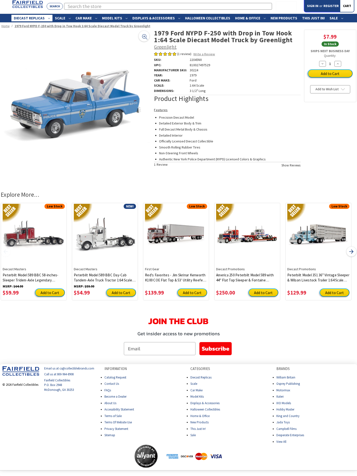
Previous (5, 251)
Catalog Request (115, 377)
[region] (76, 104)
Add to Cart (50, 292)
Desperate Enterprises (290, 435)
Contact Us (111, 384)
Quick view (33, 231)
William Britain (285, 377)
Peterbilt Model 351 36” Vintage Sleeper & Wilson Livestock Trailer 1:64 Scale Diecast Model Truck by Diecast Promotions (318, 278)
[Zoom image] (144, 36)
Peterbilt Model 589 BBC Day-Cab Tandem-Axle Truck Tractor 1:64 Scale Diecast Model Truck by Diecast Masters (103, 278)
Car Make (84, 18)
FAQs (107, 390)
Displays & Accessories (154, 18)
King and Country (287, 416)
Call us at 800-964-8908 (59, 374)
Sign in (312, 6)
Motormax (283, 390)
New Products (284, 18)
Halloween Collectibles (207, 18)
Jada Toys (283, 422)
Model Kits (112, 18)
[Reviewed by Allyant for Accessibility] (146, 456)
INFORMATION (115, 368)
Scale (60, 18)
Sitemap (109, 435)
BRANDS (283, 368)
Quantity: (330, 56)
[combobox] (168, 6)
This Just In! (313, 18)
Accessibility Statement (119, 409)
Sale (334, 18)
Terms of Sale (113, 416)
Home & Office (248, 18)
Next (351, 251)
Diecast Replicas (29, 18)
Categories (200, 368)
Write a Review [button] (204, 54)
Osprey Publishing (288, 384)
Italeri (280, 396)
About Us (110, 403)
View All (281, 442)
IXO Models (283, 403)
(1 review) (184, 54)
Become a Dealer (115, 396)
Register (331, 6)
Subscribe (215, 348)
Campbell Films (286, 429)
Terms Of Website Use (118, 422)
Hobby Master (285, 409)
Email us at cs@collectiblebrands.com (69, 368)
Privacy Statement (116, 429)
